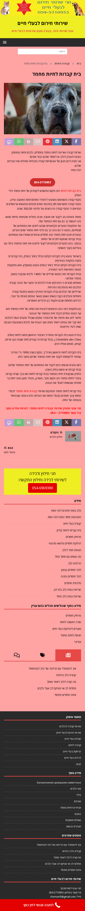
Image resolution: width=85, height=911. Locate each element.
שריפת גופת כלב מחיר (68, 596)
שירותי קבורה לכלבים (70, 726)
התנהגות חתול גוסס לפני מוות (64, 517)
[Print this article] (28, 141)
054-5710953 (56, 892)
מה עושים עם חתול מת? (68, 556)
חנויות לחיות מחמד (71, 635)
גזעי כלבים (75, 788)
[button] (5, 42)
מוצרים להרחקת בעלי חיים (67, 629)
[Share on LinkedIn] (57, 141)
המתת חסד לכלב (71, 550)
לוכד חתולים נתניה (71, 576)
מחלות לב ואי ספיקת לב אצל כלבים (57, 688)
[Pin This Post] (47, 141)
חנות (78, 764)
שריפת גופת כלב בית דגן (67, 589)
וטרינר (77, 642)
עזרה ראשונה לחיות (70, 622)
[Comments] (17, 655)
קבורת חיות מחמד (26, 391)
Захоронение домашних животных (59, 782)
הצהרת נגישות (73, 826)
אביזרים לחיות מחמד (70, 807)
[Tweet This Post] (66, 141)
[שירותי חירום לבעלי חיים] (42, 13)
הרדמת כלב (74, 563)
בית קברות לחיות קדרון (69, 530)
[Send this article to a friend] (38, 141)
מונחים (77, 801)
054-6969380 (42, 487)
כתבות (78, 814)
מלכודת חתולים (72, 583)
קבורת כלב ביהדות (66, 675)
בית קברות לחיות (71, 191)
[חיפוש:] (42, 51)
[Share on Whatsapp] (19, 141)
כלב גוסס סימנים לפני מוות (66, 510)
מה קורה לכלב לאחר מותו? (61, 682)
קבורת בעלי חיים (72, 523)
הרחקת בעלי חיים (72, 751)
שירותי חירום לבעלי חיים (68, 732)
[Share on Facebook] (76, 141)
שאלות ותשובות (73, 820)
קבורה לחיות (74, 745)
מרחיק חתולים (73, 537)
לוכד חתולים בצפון (71, 570)
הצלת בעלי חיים (73, 739)
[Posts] (68, 655)
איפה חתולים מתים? (65, 695)
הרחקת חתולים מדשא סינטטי (65, 543)
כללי (78, 795)
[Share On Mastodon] (9, 141)
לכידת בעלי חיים (72, 758)
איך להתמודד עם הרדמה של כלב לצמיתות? (52, 668)
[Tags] (42, 655)
